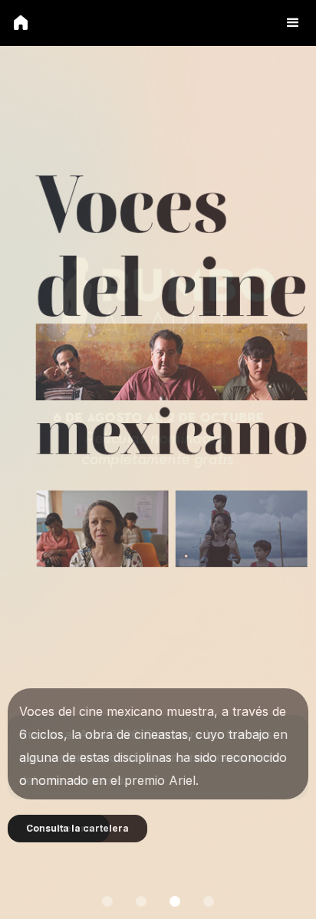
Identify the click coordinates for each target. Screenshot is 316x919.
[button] (293, 23)
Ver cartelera (58, 828)
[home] (20, 22)
